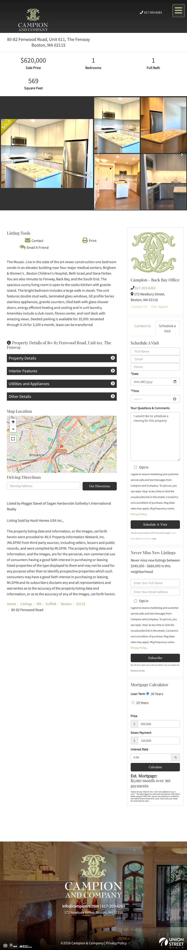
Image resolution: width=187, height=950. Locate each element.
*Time (135, 391)
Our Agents (159, 306)
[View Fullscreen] (13, 438)
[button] (8, 153)
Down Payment (141, 732)
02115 (80, 603)
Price (134, 716)
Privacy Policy (139, 514)
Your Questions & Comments (150, 408)
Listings (26, 603)
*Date (134, 374)
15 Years (142, 702)
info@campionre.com (80, 906)
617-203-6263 (153, 12)
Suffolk (51, 603)
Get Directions (99, 486)
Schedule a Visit (167, 328)
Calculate (155, 767)
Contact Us (139, 306)
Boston (66, 603)
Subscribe (155, 657)
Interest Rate (139, 749)
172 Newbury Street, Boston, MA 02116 (93, 912)
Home (11, 603)
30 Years (156, 693)
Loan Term (138, 694)
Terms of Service (145, 538)
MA (38, 603)
